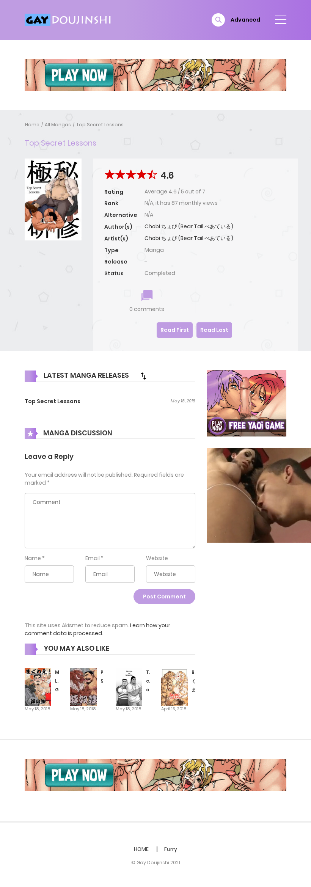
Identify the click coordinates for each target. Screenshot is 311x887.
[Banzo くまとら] (174, 686)
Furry (170, 849)
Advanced (245, 20)
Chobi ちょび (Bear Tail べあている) (189, 226)
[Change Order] (143, 375)
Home (32, 124)
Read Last (214, 330)
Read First (174, 330)
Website (157, 558)
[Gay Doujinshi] (69, 19)
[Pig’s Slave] (83, 686)
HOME (141, 849)
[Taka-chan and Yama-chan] (129, 686)
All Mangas (58, 124)
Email (92, 558)
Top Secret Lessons (100, 124)
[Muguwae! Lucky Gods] (38, 686)
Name (33, 558)
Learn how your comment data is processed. (97, 629)
